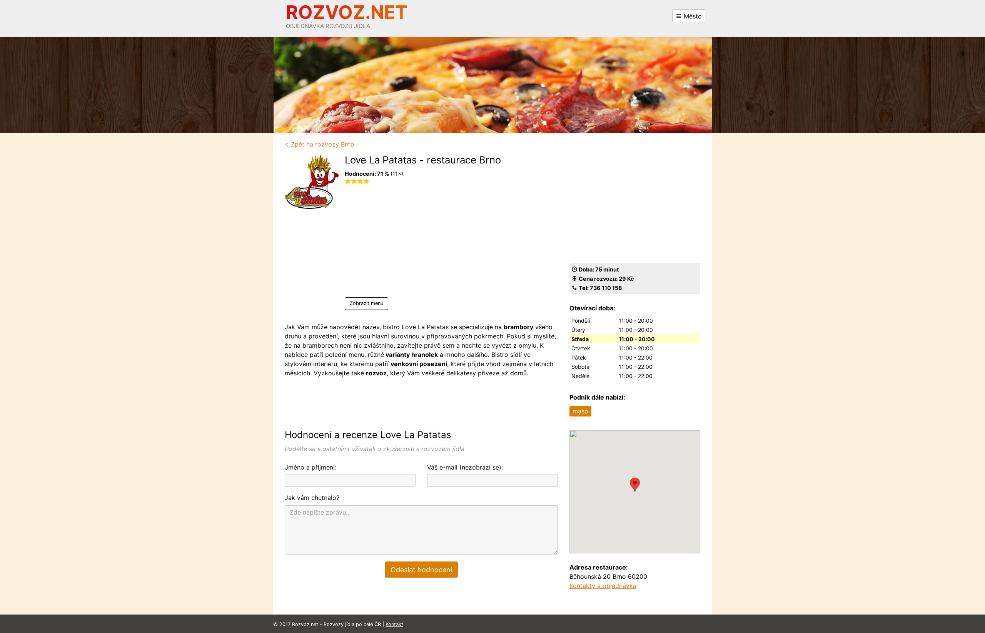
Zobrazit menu (366, 303)
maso (580, 411)
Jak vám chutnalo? (312, 497)
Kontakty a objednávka (602, 586)
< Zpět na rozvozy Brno (319, 144)
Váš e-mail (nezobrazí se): (465, 467)
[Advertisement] (423, 243)
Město (692, 16)
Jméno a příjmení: (310, 467)
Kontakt (394, 624)
